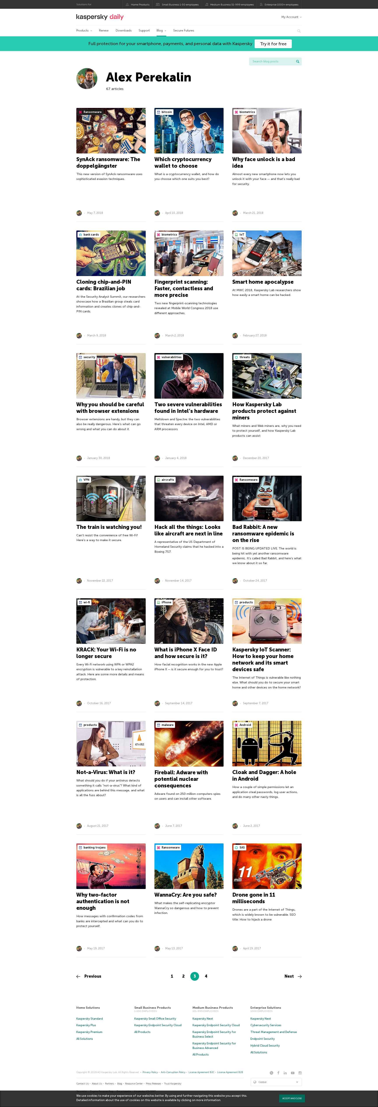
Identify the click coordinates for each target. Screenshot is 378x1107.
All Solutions (84, 1038)
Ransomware (92, 112)
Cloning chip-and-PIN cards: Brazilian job (103, 285)
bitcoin (166, 112)
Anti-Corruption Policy (173, 1072)
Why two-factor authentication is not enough (102, 901)
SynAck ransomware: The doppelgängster (108, 162)
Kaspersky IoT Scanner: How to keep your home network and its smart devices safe (263, 659)
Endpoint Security (262, 1038)
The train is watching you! (109, 527)
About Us (97, 1083)
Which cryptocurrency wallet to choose (182, 162)
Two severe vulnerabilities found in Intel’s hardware (188, 407)
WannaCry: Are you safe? (185, 895)
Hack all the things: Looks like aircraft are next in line (188, 530)
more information (208, 1100)
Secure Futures (183, 30)
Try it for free (273, 43)
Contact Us (82, 1083)
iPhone (166, 602)
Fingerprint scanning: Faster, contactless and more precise (183, 288)
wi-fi (86, 602)
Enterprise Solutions (265, 1008)
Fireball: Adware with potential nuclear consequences (181, 779)
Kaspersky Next (202, 1018)
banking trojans (94, 847)
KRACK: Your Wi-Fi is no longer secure (106, 652)
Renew (104, 30)
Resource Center (134, 1083)
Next (290, 976)
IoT (241, 234)
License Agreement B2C (201, 1072)
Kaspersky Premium (89, 1032)
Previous (92, 976)
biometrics (247, 112)
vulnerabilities (171, 357)
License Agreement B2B (230, 1072)
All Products (142, 1032)
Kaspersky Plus (86, 1025)
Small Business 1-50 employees (180, 4)
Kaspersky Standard (89, 1018)
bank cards (91, 234)
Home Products (140, 4)
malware (167, 725)
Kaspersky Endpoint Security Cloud (158, 1025)
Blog (160, 30)
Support (144, 30)
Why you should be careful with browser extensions (110, 407)
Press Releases (153, 1083)
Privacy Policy (150, 1072)
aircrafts (167, 479)
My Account (289, 17)
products (246, 602)
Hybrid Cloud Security (265, 1045)
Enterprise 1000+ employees (281, 4)
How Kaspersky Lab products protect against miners (264, 411)
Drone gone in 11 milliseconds (253, 898)
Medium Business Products (212, 1008)
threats (244, 357)
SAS (242, 847)
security (89, 357)
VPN (86, 479)
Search (298, 61)
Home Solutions (88, 1008)
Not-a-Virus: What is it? (105, 772)
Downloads (124, 30)
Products (82, 30)
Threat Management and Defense (273, 1032)
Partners (109, 1083)
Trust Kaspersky (172, 1083)
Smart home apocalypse (263, 282)
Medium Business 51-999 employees (232, 4)
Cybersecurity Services (265, 1025)
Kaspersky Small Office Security (155, 1018)
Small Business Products (152, 1008)
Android (245, 725)
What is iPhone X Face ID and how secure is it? (185, 652)
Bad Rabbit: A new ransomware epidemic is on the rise (263, 533)
